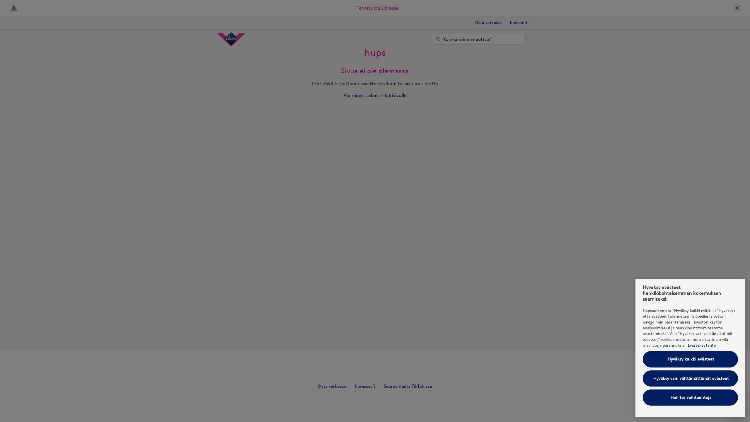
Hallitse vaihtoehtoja (691, 397)
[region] (690, 348)
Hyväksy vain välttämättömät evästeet (691, 378)
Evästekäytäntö (702, 345)
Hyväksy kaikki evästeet (691, 359)
